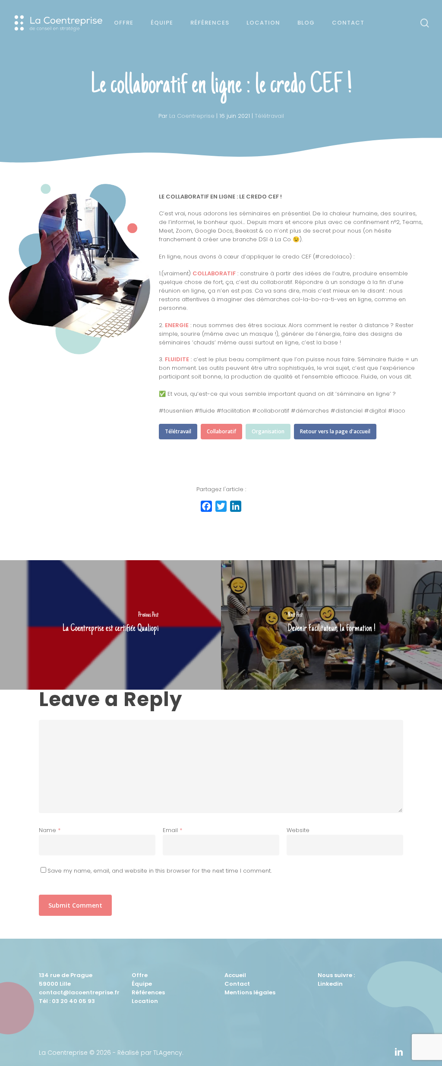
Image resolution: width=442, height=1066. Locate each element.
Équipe (142, 984)
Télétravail (269, 116)
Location (145, 1001)
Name (49, 830)
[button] (178, 431)
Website (298, 830)
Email (172, 830)
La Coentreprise (192, 116)
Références (148, 992)
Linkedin (330, 984)
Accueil (235, 975)
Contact (237, 984)
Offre (140, 975)
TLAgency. (168, 1052)
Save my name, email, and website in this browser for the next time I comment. (159, 871)
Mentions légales (249, 992)
